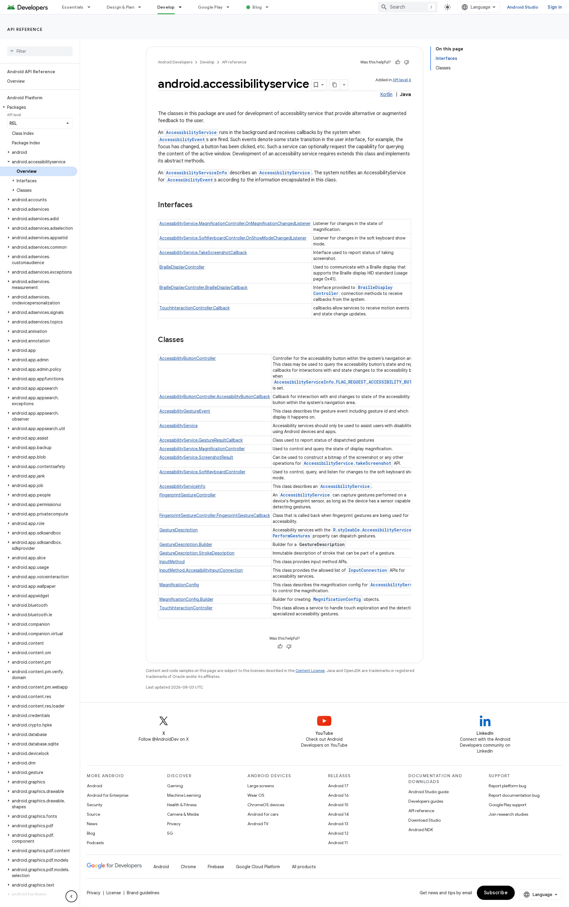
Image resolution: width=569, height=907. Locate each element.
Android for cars (262, 814)
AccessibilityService (191, 132)
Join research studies (508, 814)
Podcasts (95, 842)
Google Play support (507, 804)
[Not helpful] (406, 62)
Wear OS (255, 795)
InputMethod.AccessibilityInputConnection (201, 570)
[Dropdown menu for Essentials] (92, 7)
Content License (310, 670)
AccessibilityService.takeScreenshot (347, 463)
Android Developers (175, 62)
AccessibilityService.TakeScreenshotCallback (203, 252)
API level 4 (402, 79)
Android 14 (338, 814)
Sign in (555, 7)
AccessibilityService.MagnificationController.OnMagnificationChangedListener (235, 223)
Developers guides (425, 801)
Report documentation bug (514, 795)
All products (304, 866)
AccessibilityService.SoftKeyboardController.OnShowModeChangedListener (232, 238)
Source (93, 814)
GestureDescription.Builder (185, 544)
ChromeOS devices (265, 804)
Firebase (216, 866)
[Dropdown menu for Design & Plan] (142, 7)
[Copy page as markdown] (335, 85)
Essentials (73, 7)
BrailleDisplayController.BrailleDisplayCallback (203, 287)
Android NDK (420, 829)
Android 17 (338, 785)
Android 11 (338, 842)
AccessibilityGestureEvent (184, 411)
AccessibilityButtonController (187, 358)
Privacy (173, 823)
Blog (257, 7)
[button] (38, 107)
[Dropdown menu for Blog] (270, 7)
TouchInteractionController (185, 608)
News (92, 823)
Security (94, 804)
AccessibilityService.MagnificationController (202, 448)
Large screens (260, 785)
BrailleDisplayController (181, 267)
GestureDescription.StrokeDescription (196, 553)
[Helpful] (397, 62)
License (113, 892)
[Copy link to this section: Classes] (190, 340)
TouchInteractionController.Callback (194, 308)
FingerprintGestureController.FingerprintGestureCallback (214, 515)
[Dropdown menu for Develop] (183, 7)
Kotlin (386, 95)
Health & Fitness (181, 804)
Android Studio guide (428, 791)
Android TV (257, 823)
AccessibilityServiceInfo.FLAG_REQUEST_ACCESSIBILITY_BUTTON (347, 382)
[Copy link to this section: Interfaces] (198, 205)
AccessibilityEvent (182, 139)
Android (94, 785)
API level (14, 115)
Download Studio (424, 820)
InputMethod (172, 561)
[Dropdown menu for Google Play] (231, 7)
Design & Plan (120, 7)
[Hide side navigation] (71, 896)
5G (170, 833)
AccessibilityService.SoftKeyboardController (202, 472)
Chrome (188, 866)
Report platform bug (507, 785)
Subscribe (496, 893)
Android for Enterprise (107, 795)
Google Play (210, 7)
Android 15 (338, 804)
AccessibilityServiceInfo (196, 172)
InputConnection (368, 570)
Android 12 (338, 833)
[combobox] (407, 7)
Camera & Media (183, 814)
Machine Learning (184, 795)
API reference (25, 29)
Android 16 (338, 795)
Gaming (175, 785)
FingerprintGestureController (187, 495)
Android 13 (338, 823)
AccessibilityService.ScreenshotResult (196, 457)
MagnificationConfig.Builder (186, 599)
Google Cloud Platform (258, 866)
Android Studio (522, 7)
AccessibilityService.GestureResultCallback (201, 440)
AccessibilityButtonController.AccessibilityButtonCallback (214, 396)
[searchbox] (40, 51)
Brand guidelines (143, 892)
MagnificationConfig (179, 584)
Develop (166, 7)
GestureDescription (178, 530)
